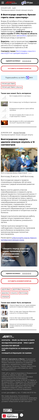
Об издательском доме (12, 343)
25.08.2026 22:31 (6, 133)
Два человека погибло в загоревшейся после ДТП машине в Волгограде (22, 122)
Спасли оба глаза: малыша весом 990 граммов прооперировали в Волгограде (22, 318)
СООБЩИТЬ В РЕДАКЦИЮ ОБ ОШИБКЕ (17, 353)
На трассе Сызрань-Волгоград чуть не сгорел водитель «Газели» (22, 115)
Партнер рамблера (19, 410)
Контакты (6, 340)
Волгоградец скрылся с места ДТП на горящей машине (18, 52)
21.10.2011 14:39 (6, 8)
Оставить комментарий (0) (19, 68)
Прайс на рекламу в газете (23, 340)
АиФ (30, 173)
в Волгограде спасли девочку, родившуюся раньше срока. (19, 239)
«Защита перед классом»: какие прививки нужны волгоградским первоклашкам (16, 252)
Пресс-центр (29, 343)
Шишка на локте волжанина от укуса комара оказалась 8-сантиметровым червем (21, 325)
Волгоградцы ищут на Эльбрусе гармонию (23, 102)
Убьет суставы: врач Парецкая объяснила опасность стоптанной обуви (22, 312)
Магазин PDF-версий (10, 346)
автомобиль (22, 36)
